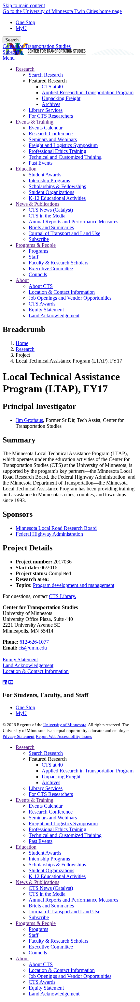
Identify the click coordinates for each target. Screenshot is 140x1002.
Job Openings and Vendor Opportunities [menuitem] (70, 298)
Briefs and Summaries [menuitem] (51, 227)
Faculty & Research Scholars (58, 941)
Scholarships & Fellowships (57, 864)
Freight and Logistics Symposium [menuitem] (63, 145)
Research (25, 349)
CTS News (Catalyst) (51, 888)
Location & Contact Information (36, 671)
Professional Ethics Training (57, 829)
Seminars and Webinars (53, 817)
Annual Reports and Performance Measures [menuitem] (73, 221)
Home (22, 343)
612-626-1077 (34, 642)
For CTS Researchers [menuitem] (51, 116)
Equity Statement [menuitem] (46, 309)
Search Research (46, 753)
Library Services (46, 788)
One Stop (25, 22)
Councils (38, 952)
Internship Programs (49, 858)
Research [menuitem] (25, 69)
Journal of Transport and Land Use (64, 911)
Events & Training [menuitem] (34, 122)
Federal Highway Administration (49, 534)
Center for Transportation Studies (37, 46)
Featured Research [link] (48, 80)
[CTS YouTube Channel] (10, 682)
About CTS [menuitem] (41, 286)
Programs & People (36, 923)
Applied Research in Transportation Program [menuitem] (87, 92)
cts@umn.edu (33, 648)
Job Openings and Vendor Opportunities (70, 976)
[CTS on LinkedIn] (5, 682)
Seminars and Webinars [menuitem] (53, 139)
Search (12, 39)
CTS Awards (42, 982)
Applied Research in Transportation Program (87, 770)
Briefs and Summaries (51, 905)
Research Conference (51, 812)
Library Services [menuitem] (46, 110)
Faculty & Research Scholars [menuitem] (58, 262)
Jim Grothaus (29, 420)
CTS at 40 (52, 765)
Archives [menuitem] (51, 104)
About (22, 958)
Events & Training (34, 800)
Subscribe (13, 52)
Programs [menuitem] (38, 251)
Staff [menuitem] (33, 257)
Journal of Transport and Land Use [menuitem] (64, 233)
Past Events (40, 841)
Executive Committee (51, 947)
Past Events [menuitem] (40, 163)
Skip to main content (24, 5)
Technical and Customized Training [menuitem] (65, 157)
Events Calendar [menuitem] (46, 127)
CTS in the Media (47, 894)
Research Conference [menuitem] (51, 133)
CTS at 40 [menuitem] (52, 86)
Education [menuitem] (26, 169)
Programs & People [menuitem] (36, 245)
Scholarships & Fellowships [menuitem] (57, 186)
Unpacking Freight (61, 776)
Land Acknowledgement (28, 665)
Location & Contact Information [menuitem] (62, 292)
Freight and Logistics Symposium (63, 823)
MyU (21, 28)
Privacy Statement (19, 736)
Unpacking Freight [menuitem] (61, 98)
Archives (51, 782)
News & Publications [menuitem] (37, 204)
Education (26, 847)
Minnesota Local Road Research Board (56, 528)
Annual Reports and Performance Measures (73, 900)
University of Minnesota (64, 724)
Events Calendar (46, 806)
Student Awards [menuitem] (45, 174)
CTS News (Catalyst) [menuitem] (51, 210)
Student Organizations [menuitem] (51, 192)
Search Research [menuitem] (46, 75)
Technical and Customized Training (65, 835)
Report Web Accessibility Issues (64, 736)
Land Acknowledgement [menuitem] (54, 315)
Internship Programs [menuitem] (49, 180)
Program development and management (73, 585)
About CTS (41, 964)
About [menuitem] (22, 280)
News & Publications (37, 882)
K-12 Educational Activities (57, 876)
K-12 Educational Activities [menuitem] (57, 198)
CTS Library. (62, 596)
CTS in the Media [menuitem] (47, 215)
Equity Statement (20, 659)
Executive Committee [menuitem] (51, 268)
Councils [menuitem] (38, 274)
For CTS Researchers (51, 794)
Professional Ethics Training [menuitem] (57, 151)
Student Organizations (51, 870)
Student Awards (45, 853)
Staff (33, 935)
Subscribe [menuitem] (39, 239)
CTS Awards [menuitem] (42, 304)
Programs (38, 929)
